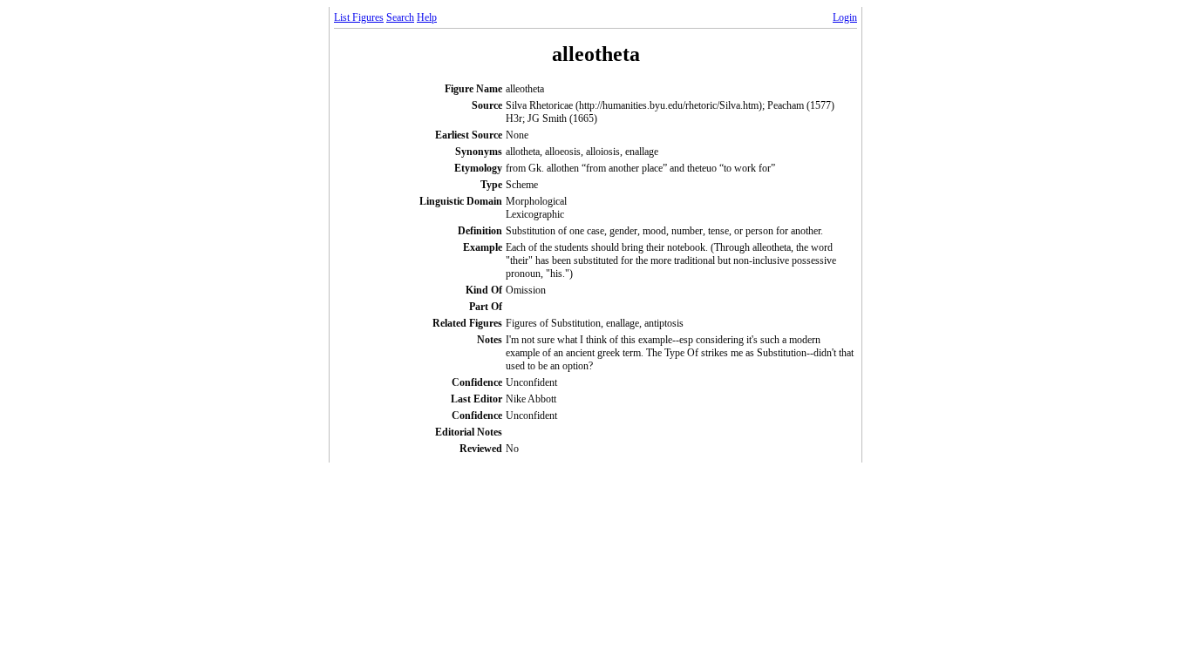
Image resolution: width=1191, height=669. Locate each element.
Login (845, 17)
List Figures (359, 17)
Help (427, 17)
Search (400, 17)
